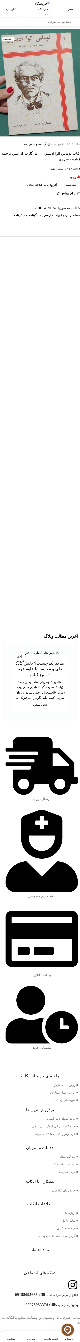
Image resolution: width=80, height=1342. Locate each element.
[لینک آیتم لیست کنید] (40, 1085)
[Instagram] (73, 1285)
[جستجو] (75, 22)
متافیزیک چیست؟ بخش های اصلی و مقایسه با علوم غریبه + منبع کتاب (40, 669)
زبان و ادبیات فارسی (57, 215)
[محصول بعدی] (2, 144)
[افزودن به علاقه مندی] (7, 265)
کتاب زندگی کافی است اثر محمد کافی (40, 400)
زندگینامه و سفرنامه (37, 144)
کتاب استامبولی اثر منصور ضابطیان (40, 604)
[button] (40, 327)
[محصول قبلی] (10, 144)
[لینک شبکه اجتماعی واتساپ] (76, 222)
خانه (77, 144)
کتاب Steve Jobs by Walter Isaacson (40, 523)
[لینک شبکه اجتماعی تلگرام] (72, 222)
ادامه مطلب (40, 705)
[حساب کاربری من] (2, 9)
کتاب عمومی (62, 144)
